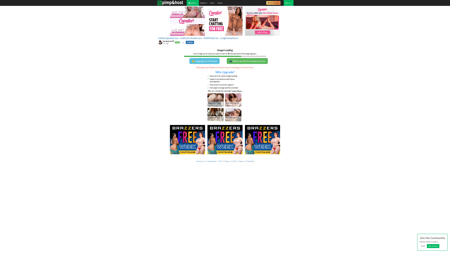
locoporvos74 (168, 41)
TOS (220, 161)
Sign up (288, 3)
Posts (212, 3)
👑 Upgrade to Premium (204, 61)
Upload (193, 3)
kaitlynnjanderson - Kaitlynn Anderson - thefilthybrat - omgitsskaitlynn (198, 38)
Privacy (227, 161)
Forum (220, 3)
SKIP (423, 246)
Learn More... (237, 91)
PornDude (250, 161)
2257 (234, 161)
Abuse (241, 161)
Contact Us (200, 161)
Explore (203, 3)
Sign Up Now (433, 246)
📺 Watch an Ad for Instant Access (247, 61)
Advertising (211, 161)
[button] (183, 42)
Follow (190, 42)
